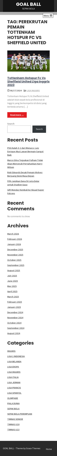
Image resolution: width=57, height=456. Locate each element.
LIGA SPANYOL (14, 392)
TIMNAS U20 (13, 424)
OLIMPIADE (12, 398)
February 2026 (14, 239)
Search (10, 123)
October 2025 (14, 260)
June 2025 (12, 280)
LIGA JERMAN (13, 382)
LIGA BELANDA (14, 361)
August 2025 (13, 270)
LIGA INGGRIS (33, 90)
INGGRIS (11, 351)
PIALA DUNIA (13, 403)
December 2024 (15, 312)
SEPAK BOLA (13, 408)
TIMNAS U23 (13, 429)
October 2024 (14, 322)
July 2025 (12, 275)
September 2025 (15, 265)
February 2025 (14, 301)
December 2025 (15, 249)
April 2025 (12, 291)
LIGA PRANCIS (14, 387)
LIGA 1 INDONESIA (16, 356)
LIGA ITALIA (13, 377)
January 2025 (14, 307)
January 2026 (14, 244)
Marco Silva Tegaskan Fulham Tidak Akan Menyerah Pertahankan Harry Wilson (25, 164)
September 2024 (15, 328)
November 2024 (15, 317)
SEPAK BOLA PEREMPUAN (19, 413)
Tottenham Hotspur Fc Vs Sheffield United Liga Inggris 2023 (28, 81)
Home (49, 449)
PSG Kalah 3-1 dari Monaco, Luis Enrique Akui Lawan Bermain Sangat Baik (25, 151)
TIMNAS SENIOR (15, 419)
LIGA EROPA (13, 366)
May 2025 (12, 286)
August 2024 (13, 333)
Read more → (17, 114)
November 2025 (15, 254)
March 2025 (13, 296)
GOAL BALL (28, 4)
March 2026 (13, 233)
